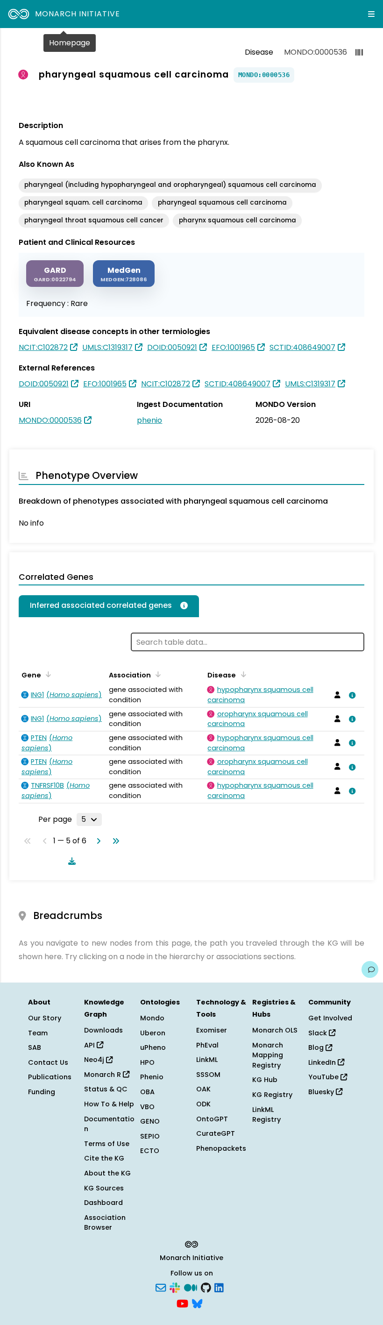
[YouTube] (182, 1302)
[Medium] (190, 1287)
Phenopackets (221, 1148)
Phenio (151, 1077)
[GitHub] (206, 1287)
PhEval (207, 1045)
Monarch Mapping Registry (267, 1055)
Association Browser (105, 1222)
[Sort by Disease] (241, 674)
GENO (150, 1121)
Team (38, 1033)
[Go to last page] (114, 841)
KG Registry (272, 1094)
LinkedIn (323, 1062)
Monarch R (103, 1074)
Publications (49, 1077)
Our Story (44, 1018)
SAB (34, 1047)
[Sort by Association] (156, 674)
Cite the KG (104, 1158)
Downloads (103, 1030)
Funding (41, 1092)
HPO (147, 1062)
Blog (317, 1047)
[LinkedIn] (219, 1287)
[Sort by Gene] (46, 674)
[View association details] (350, 695)
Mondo (152, 1018)
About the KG (107, 1173)
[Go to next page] (96, 841)
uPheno (153, 1047)
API (90, 1045)
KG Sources (104, 1188)
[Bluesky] (197, 1302)
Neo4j (95, 1059)
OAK (203, 1089)
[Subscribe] (161, 1287)
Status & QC (106, 1089)
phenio (149, 420)
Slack (318, 1033)
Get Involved (330, 1018)
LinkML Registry (266, 1115)
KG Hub (264, 1079)
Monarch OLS (275, 1030)
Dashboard (103, 1202)
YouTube (324, 1077)
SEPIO (150, 1136)
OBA (147, 1092)
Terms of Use (106, 1143)
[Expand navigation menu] (371, 14)
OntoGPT (212, 1119)
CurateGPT (215, 1133)
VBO (147, 1106)
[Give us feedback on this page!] (370, 969)
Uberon (152, 1033)
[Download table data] (70, 861)
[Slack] (175, 1287)
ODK (203, 1104)
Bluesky (322, 1092)
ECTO (149, 1150)
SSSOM (208, 1074)
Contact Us (48, 1062)
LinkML (207, 1059)
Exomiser (211, 1030)
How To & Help (109, 1104)
